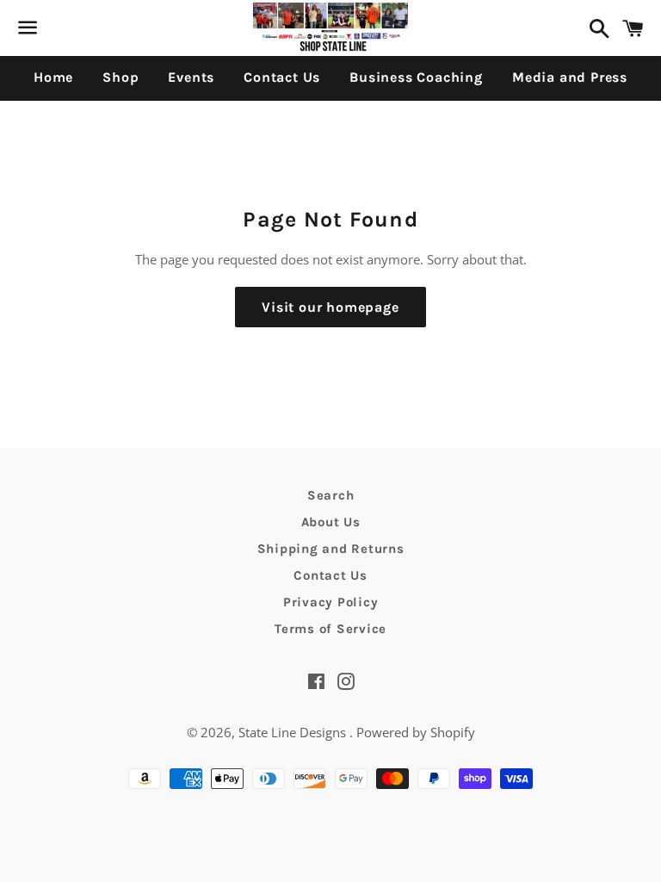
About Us (331, 522)
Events (191, 77)
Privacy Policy (331, 602)
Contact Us (282, 77)
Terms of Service (330, 629)
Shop (120, 77)
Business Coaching (416, 77)
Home (53, 77)
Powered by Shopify (415, 732)
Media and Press (569, 77)
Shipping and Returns (331, 548)
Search (331, 495)
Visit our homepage (330, 307)
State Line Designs (293, 732)
